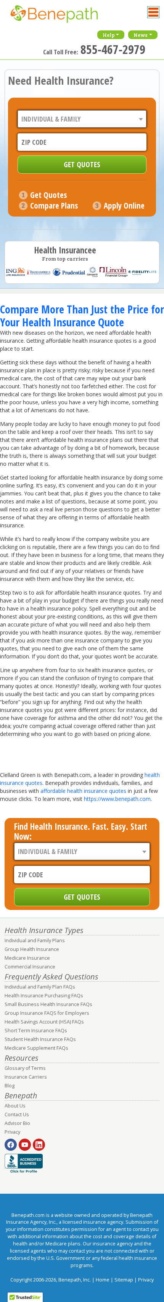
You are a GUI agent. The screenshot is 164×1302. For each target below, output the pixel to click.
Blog (9, 1085)
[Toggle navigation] (153, 12)
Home (102, 1280)
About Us (15, 1106)
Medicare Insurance (27, 958)
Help (109, 34)
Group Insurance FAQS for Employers (47, 1013)
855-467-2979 (112, 49)
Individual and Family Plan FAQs (40, 987)
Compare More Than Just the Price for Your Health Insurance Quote (82, 315)
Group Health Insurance (32, 949)
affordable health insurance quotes (83, 790)
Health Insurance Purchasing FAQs (44, 995)
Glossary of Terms (25, 1068)
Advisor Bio (17, 1123)
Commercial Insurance (30, 966)
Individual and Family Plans (35, 940)
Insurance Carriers (26, 1077)
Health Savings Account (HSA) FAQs (44, 1022)
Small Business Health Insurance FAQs (48, 1004)
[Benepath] (62, 17)
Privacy (12, 1132)
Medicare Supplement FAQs (36, 1048)
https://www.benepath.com (117, 798)
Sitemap (123, 1280)
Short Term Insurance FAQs (36, 1030)
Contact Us (17, 1114)
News (140, 34)
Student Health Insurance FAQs (40, 1039)
